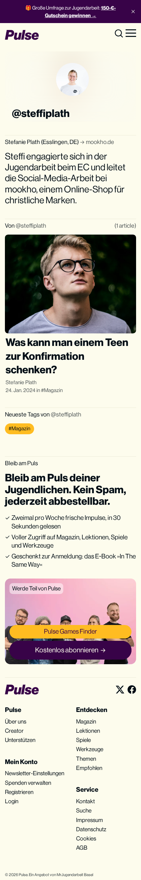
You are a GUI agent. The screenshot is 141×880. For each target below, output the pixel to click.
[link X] (120, 689)
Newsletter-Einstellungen (34, 773)
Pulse (23, 874)
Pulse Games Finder (70, 631)
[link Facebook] (132, 689)
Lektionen (88, 730)
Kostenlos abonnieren (66, 650)
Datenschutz (91, 829)
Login (11, 801)
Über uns (15, 721)
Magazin (53, 390)
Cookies (86, 838)
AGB (81, 847)
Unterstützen (20, 740)
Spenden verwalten (28, 783)
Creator (14, 730)
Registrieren (19, 792)
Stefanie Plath (21, 382)
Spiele (83, 740)
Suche (83, 810)
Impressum (89, 820)
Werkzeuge (89, 749)
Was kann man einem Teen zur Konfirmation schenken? (67, 356)
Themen (86, 758)
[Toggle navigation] (131, 32)
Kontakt (85, 801)
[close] (133, 11)
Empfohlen (89, 768)
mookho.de (100, 141)
